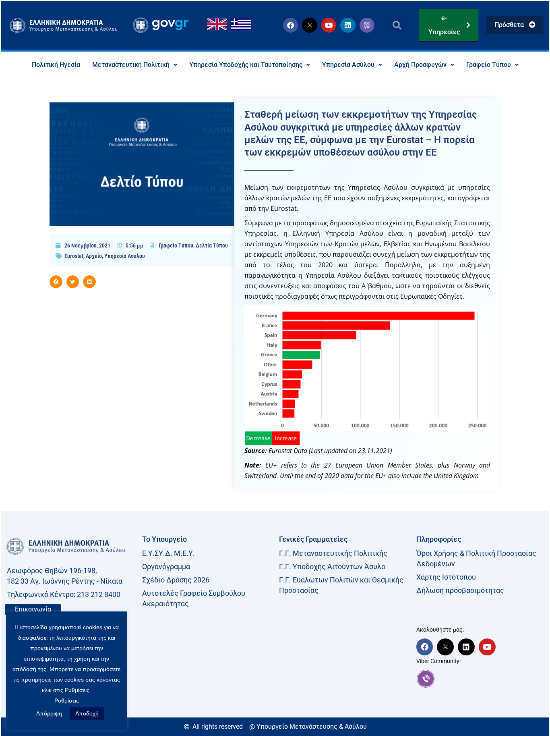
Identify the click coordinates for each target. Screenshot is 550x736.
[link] (481, 679)
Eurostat (73, 256)
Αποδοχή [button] (87, 713)
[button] (397, 25)
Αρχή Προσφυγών (420, 65)
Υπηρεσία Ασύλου (348, 65)
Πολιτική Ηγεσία (56, 65)
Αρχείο (94, 256)
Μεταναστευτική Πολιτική (131, 65)
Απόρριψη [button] (49, 713)
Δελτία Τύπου (212, 245)
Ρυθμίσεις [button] (66, 700)
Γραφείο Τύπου (488, 65)
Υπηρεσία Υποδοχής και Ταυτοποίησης (245, 65)
